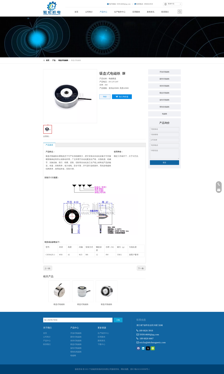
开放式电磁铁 (164, 72)
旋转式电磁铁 (164, 100)
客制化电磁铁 (164, 107)
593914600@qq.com (123, 4)
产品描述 (49, 145)
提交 (164, 162)
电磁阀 (164, 114)
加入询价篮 (123, 97)
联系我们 (47, 344)
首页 (45, 333)
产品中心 (47, 341)
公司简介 (47, 337)
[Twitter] (148, 348)
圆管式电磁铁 (164, 79)
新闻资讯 (101, 341)
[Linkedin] (143, 348)
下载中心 (101, 344)
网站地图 (124, 369)
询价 (105, 97)
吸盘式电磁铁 (59, 304)
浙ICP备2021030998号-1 (140, 369)
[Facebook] (138, 348)
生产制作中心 (103, 333)
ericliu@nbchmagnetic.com (152, 342)
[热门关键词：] (180, 12)
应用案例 (101, 337)
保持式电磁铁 (164, 86)
